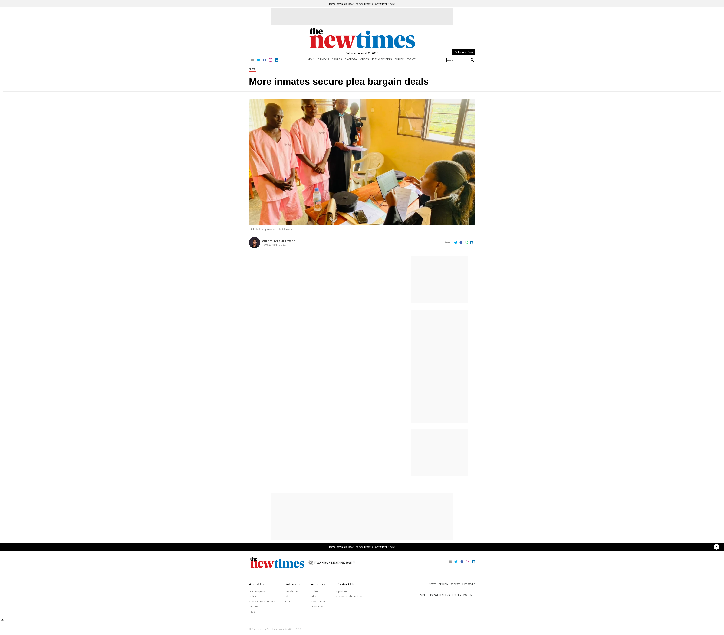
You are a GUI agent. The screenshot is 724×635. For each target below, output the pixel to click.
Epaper (399, 59)
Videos (364, 59)
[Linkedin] (276, 60)
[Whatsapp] (466, 243)
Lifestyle (468, 584)
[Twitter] (258, 60)
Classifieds (317, 606)
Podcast (469, 595)
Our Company (257, 591)
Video (424, 595)
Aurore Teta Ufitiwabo (279, 241)
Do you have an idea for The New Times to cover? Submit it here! (362, 4)
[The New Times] (362, 48)
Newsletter (291, 591)
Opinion (443, 584)
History (253, 606)
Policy (252, 596)
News (311, 59)
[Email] (252, 60)
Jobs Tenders (319, 601)
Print (288, 596)
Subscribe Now (464, 52)
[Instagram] (270, 60)
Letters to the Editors (349, 596)
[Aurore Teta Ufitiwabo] (254, 247)
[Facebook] (264, 60)
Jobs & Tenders (382, 59)
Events (412, 59)
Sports (337, 59)
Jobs (288, 601)
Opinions (323, 59)
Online (314, 591)
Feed (252, 611)
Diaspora (351, 59)
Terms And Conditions (262, 601)
